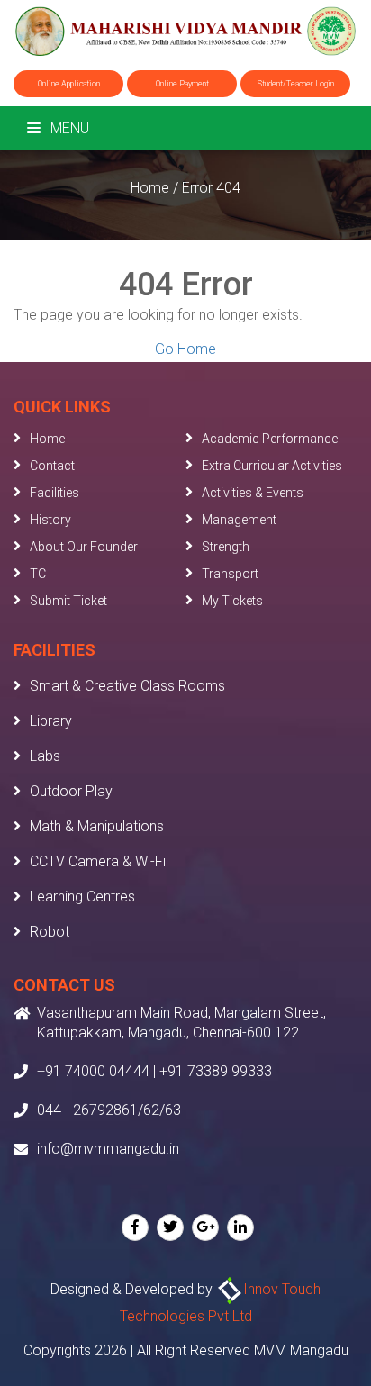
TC (38, 573)
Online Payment (182, 83)
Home (150, 187)
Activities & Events (252, 492)
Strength (225, 546)
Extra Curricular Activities (272, 465)
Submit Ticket (68, 600)
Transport (230, 573)
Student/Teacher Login (296, 83)
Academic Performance (270, 438)
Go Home (185, 349)
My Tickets (232, 600)
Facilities (54, 492)
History (50, 519)
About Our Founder (84, 546)
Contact (52, 465)
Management (239, 519)
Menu (68, 128)
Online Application (69, 83)
